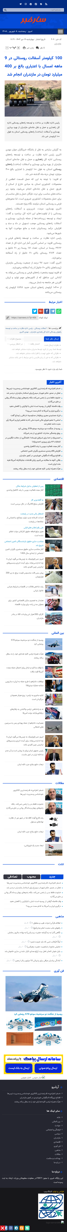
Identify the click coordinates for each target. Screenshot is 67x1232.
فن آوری (59, 971)
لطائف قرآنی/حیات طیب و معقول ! (46, 923)
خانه (58, 1117)
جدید (52, 876)
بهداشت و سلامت (53, 1158)
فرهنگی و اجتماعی (53, 1129)
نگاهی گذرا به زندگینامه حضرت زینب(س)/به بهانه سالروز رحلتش (34, 932)
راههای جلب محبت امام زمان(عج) (46, 928)
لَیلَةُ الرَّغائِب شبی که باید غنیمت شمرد (45, 941)
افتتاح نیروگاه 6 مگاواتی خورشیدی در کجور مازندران (40, 455)
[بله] (41, 4)
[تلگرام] (20, 4)
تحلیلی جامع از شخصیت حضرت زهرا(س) (43, 946)
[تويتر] (34, 311)
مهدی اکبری (24, 332)
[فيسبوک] (46, 311)
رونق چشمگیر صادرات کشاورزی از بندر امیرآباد (42, 433)
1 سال (27, 928)
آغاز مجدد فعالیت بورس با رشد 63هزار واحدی (42, 446)
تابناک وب (48, 1191)
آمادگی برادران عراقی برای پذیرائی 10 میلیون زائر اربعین (37, 960)
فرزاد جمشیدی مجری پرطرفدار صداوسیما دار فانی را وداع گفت (35, 415)
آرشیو (55, 1087)
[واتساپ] (58, 311)
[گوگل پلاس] (40, 311)
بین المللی (58, 633)
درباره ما (57, 1162)
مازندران (57, 43)
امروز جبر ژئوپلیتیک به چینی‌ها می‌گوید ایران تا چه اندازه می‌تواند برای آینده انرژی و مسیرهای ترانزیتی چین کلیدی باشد (25, 563)
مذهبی (59, 916)
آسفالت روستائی (40, 328)
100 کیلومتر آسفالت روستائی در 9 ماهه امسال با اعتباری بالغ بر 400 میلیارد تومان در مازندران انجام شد (33, 66)
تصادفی (12, 876)
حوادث (57, 1125)
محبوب (31, 876)
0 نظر (42, 47)
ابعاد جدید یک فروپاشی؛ (33, 845)
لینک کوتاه (43, 317)
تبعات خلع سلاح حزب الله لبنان (30, 764)
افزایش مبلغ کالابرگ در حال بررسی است (27, 503)
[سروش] (30, 4)
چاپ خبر (30, 47)
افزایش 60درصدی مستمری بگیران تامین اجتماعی (40, 451)
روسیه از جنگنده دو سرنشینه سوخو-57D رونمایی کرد (39, 428)
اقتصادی (59, 479)
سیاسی (57, 1133)
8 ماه (26, 923)
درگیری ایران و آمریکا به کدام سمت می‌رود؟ (43, 410)
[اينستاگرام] (25, 4)
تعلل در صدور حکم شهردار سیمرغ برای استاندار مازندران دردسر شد (33, 393)
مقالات (59, 783)
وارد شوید (51, 369)
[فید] (46, 4)
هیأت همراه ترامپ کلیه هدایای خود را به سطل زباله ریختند (36, 468)
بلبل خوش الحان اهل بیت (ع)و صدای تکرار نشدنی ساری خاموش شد (33, 951)
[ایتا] (35, 4)
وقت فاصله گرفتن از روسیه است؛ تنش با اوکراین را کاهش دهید (35, 406)
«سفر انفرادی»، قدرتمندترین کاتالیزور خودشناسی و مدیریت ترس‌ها (34, 388)
